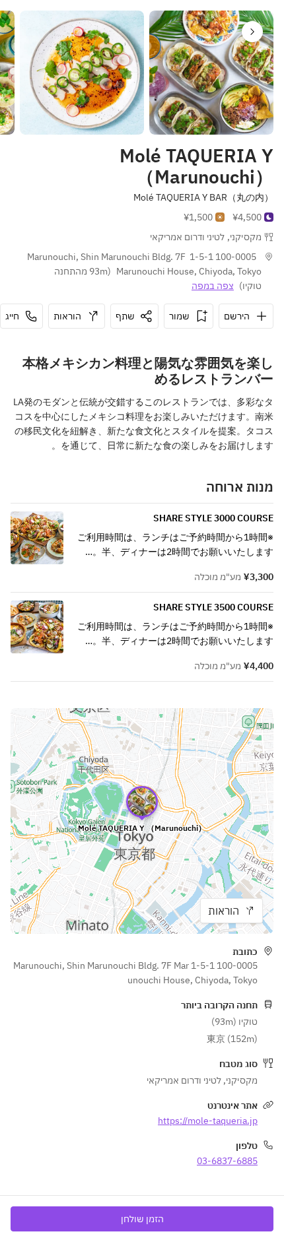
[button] (252, 31)
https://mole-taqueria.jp (208, 1121)
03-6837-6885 (227, 1161)
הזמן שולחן (142, 1219)
